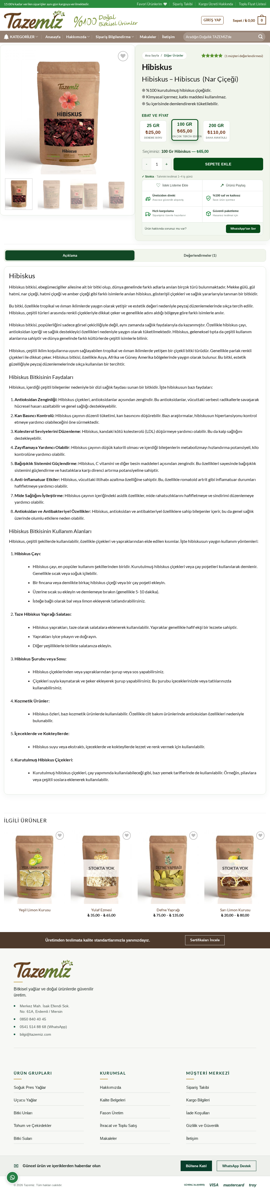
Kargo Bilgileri (198, 1100)
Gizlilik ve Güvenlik (202, 1125)
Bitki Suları (23, 1138)
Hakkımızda (76, 36)
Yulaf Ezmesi (101, 910)
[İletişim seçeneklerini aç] (12, 1177)
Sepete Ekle (218, 164)
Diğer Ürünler (174, 55)
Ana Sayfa (152, 55)
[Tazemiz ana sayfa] (43, 968)
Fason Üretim (111, 1113)
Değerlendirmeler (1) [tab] (200, 255)
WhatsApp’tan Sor (243, 228)
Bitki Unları (23, 1113)
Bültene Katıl (196, 1166)
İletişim (168, 36)
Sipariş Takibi (182, 4)
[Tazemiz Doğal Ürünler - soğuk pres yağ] (34, 19)
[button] (249, 20)
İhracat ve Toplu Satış (118, 1125)
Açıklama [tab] (70, 255)
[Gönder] (260, 36)
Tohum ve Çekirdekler (32, 1125)
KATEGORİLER (22, 36)
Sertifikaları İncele (205, 940)
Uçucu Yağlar (25, 1100)
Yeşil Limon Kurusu (35, 910)
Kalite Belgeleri (112, 1100)
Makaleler (148, 36)
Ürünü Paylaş (232, 185)
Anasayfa (52, 36)
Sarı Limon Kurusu (235, 910)
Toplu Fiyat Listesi (252, 4)
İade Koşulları (198, 1113)
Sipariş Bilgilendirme (113, 36)
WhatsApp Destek (236, 1166)
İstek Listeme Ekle (172, 185)
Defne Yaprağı (168, 910)
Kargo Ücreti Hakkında (216, 4)
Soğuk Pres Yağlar (30, 1087)
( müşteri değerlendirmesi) (244, 56)
